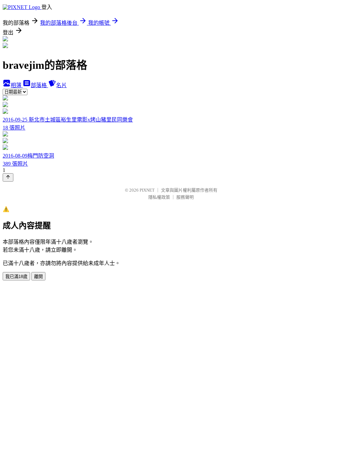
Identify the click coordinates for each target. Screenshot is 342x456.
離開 (38, 276)
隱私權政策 (159, 197)
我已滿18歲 (16, 276)
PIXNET (147, 190)
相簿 (17, 85)
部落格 (39, 85)
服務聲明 (185, 197)
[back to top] (8, 177)
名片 (61, 85)
